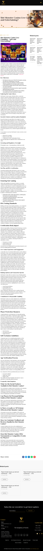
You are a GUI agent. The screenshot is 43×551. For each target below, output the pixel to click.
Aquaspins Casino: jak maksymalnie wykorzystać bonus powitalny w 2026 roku (40, 60)
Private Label (35, 540)
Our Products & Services (16, 540)
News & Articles (18, 542)
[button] (41, 2)
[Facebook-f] (15, 535)
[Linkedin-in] (24, 535)
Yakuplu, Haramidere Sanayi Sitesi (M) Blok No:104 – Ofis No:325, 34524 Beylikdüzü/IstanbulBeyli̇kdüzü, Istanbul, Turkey (6, 534)
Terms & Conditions (38, 530)
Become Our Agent (27, 540)
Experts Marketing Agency (34, 548)
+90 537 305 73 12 (4, 526)
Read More (4, 479)
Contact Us (26, 542)
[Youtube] (27, 535)
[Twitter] (21, 535)
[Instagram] (18, 535)
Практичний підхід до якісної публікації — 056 (33, 41)
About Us (7, 540)
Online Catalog (37, 525)
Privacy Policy (38, 527)
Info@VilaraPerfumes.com (6, 523)
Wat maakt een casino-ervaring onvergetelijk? (33, 58)
